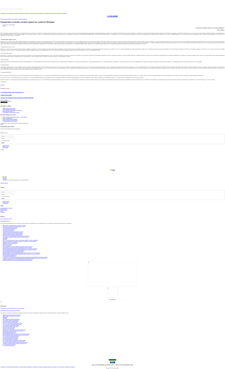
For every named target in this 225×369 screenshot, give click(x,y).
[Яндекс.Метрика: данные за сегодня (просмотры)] (4, 183)
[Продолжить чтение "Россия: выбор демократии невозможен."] (11, 319)
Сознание (9, 101)
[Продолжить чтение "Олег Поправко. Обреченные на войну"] (11, 325)
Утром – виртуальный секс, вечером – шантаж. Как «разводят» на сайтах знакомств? (20, 241)
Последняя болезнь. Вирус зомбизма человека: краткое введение (16, 334)
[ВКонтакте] (1, 130)
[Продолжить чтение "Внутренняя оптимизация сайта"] (9, 331)
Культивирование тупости (4, 221)
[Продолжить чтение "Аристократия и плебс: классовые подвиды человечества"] (12, 308)
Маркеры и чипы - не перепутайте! (10, 243)
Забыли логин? (6, 146)
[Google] (2, 130)
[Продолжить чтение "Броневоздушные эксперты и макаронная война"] (13, 233)
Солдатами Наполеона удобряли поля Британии (12, 110)
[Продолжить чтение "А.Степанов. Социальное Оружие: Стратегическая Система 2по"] (16, 235)
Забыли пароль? (6, 145)
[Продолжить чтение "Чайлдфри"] (5, 238)
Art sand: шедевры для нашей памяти (10, 322)
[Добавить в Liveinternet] (61, 13)
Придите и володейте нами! (8, 328)
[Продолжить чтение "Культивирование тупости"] (6, 218)
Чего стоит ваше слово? (7, 118)
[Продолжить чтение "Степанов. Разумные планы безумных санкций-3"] (13, 231)
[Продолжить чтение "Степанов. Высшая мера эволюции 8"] (10, 338)
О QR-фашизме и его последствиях (10, 121)
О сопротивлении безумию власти (10, 228)
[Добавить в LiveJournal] (29, 13)
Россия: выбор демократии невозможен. (11, 320)
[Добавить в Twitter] (18, 366)
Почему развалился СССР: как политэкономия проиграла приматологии (17, 260)
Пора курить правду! (7, 245)
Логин (2, 136)
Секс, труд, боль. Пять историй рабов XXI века (12, 324)
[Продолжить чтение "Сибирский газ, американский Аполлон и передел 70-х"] (14, 329)
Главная (4, 177)
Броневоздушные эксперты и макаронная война (12, 234)
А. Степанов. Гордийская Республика (10, 337)
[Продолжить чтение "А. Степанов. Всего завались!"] (9, 344)
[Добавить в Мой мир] (39, 13)
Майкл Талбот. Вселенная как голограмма (11, 315)
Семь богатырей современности (9, 256)
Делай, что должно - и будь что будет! (10, 120)
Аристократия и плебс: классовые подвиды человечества (10, 310)
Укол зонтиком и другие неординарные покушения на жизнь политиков (17, 247)
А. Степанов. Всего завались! (9, 345)
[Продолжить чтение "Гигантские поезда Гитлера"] (9, 229)
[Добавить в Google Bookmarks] (7, 13)
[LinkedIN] (3, 130)
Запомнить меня (6, 140)
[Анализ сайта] (112, 170)
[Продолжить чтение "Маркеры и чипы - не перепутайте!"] (10, 242)
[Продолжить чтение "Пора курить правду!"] (7, 244)
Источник (2, 84)
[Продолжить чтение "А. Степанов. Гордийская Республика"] (11, 336)
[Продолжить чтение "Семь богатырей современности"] (10, 254)
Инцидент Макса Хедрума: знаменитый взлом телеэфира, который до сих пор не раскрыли (21, 253)
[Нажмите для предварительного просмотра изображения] (13, 19)
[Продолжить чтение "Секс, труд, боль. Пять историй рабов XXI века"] (13, 323)
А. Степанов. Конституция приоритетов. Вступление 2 (14, 341)
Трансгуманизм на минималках (9, 109)
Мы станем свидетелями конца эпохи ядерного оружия (14, 226)
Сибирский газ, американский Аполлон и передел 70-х (14, 330)
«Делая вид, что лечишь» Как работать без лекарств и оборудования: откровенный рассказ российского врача (25, 258)
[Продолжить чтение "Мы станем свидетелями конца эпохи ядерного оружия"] (14, 225)
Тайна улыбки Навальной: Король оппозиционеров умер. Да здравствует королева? (19, 249)
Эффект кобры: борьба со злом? (9, 108)
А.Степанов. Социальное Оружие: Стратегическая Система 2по (15, 237)
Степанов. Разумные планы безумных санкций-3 (12, 232)
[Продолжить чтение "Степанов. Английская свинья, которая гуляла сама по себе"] (15, 342)
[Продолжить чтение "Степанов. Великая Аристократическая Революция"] (13, 250)
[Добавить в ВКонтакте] (19, 13)
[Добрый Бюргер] (112, 297)
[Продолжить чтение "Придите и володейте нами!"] (9, 327)
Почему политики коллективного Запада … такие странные (15, 117)
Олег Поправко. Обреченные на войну (10, 326)
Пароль (2, 138)
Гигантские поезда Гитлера (8, 230)
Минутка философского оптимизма (10, 119)
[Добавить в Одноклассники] (50, 13)
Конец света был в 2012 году (8, 111)
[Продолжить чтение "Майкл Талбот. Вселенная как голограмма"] (12, 314)
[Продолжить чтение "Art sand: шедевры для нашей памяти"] (10, 321)
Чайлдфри (5, 239)
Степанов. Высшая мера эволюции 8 (10, 339)
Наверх (1, 124)
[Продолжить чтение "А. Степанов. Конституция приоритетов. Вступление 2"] (14, 340)
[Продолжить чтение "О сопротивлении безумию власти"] (10, 227)
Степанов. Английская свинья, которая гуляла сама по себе (14, 343)
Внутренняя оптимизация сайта (9, 332)
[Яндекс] (0, 130)
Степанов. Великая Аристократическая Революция (13, 251)
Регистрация (5, 147)
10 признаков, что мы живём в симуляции (11, 112)
